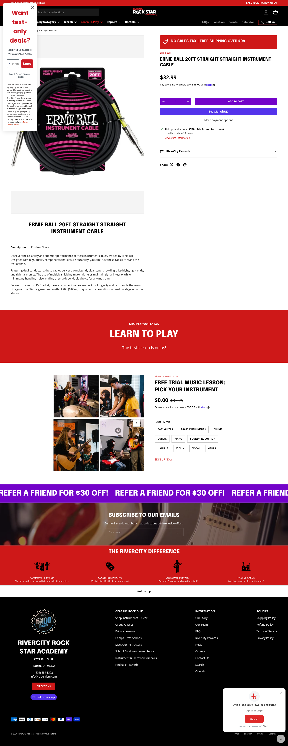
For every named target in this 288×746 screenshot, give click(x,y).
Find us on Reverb (126, 665)
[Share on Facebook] (178, 164)
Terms (16, 125)
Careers (200, 651)
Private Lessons (125, 631)
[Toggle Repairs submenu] (120, 22)
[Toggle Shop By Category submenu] (59, 22)
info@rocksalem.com (43, 676)
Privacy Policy (265, 638)
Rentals (130, 22)
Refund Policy (265, 624)
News (198, 644)
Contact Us (202, 658)
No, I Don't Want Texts (20, 75)
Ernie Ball (165, 52)
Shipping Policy (266, 618)
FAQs (205, 22)
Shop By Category (44, 22)
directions (44, 686)
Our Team (201, 624)
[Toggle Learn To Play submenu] (102, 22)
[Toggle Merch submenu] (76, 22)
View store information (177, 137)
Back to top (144, 591)
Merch (68, 22)
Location (218, 22)
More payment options (218, 120)
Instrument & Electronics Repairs (136, 658)
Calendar (248, 22)
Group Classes (124, 624)
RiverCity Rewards (206, 638)
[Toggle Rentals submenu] (138, 22)
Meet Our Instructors (128, 644)
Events (233, 22)
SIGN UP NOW (163, 459)
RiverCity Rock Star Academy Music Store (37, 733)
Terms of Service (266, 631)
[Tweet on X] (171, 164)
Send (27, 63)
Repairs (112, 22)
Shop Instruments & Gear (131, 618)
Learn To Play (90, 22)
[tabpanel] (77, 274)
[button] (275, 12)
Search (199, 665)
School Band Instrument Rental (134, 651)
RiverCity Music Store (166, 376)
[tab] (18, 247)
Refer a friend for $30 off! (153, 493)
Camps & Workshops (128, 638)
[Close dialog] (32, 8)
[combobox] (55, 12)
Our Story (201, 618)
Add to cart (236, 101)
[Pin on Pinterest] (185, 164)
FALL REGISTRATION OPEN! (261, 2)
